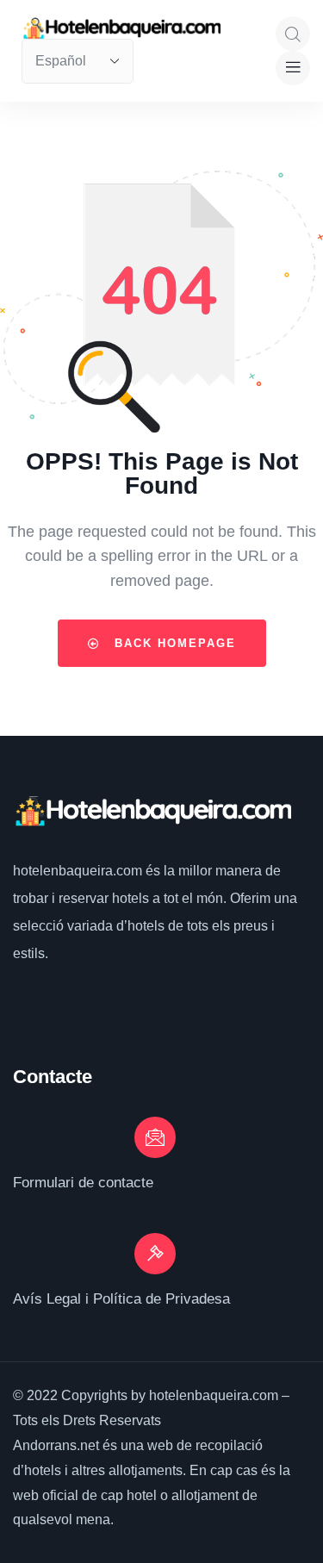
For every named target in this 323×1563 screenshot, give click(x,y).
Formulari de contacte (83, 1182)
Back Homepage (172, 643)
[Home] (152, 811)
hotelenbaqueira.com (79, 870)
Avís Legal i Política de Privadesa (121, 1299)
